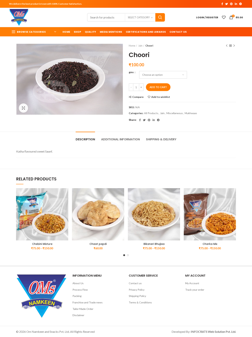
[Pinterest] (231, 3)
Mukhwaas (191, 113)
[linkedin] (236, 3)
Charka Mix (210, 244)
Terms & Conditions (140, 302)
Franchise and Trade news (88, 302)
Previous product (227, 45)
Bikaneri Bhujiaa (154, 244)
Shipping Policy (137, 295)
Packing (77, 295)
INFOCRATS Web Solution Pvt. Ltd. (213, 331)
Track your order (194, 289)
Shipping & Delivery (161, 139)
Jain (140, 45)
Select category (139, 17)
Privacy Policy (136, 289)
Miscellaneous (174, 113)
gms (131, 72)
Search (160, 17)
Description (85, 139)
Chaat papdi (98, 244)
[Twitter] (226, 3)
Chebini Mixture (42, 244)
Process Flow (80, 289)
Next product (234, 45)
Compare (138, 97)
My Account (192, 283)
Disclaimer (78, 315)
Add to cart (158, 87)
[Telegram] (240, 3)
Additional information (120, 139)
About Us (78, 283)
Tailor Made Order (83, 308)
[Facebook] (222, 3)
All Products (151, 113)
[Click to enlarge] (23, 108)
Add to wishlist (160, 97)
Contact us (135, 283)
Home (132, 45)
